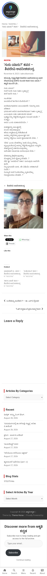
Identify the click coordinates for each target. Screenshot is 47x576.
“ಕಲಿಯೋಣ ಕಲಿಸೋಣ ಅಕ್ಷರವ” (16, 453)
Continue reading (23, 560)
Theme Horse (18, 515)
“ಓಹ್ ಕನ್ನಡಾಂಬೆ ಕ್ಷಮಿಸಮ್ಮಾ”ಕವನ (28, 309)
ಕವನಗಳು (7, 60)
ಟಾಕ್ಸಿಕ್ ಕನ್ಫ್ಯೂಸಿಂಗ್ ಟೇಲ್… (14, 414)
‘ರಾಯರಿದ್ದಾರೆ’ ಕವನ (11, 444)
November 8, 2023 (11, 74)
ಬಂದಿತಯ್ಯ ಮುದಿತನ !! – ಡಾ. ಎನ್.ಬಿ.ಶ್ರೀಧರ (23, 301)
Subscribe (13, 552)
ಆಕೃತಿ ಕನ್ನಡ (30, 512)
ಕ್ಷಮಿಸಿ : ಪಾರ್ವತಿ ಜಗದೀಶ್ (13, 435)
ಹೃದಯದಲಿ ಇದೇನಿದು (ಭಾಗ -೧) (16, 462)
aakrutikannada (26, 74)
